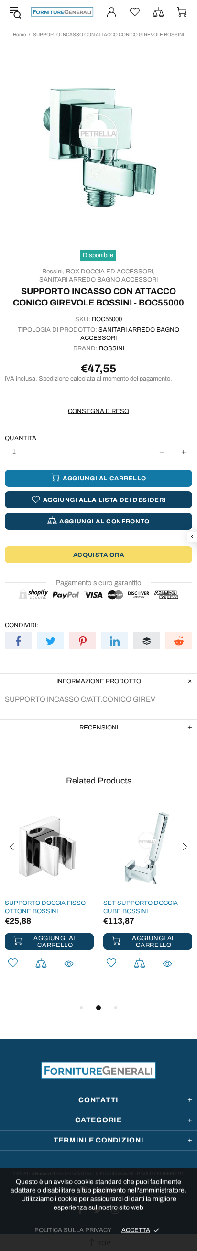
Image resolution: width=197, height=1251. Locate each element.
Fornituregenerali (62, 12)
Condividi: (21, 625)
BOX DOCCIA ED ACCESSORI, (110, 271)
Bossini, (53, 271)
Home (19, 34)
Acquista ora (98, 555)
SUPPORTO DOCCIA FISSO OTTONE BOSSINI (45, 907)
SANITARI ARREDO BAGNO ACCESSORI (98, 279)
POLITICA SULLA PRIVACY (73, 1230)
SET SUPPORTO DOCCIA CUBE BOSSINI (140, 907)
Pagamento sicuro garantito (98, 583)
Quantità (20, 438)
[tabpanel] (49, 898)
